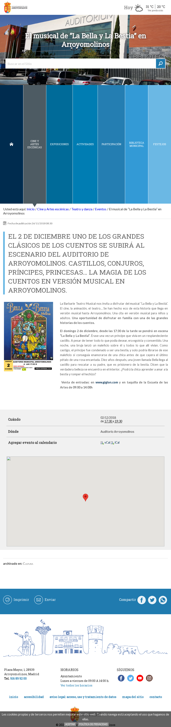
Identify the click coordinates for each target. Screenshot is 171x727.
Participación (111, 144)
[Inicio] (15, 7)
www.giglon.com (107, 382)
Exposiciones (59, 144)
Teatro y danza (81, 209)
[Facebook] (141, 599)
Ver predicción (155, 10)
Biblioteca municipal (136, 144)
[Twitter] (152, 599)
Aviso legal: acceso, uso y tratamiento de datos (83, 697)
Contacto (156, 697)
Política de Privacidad (93, 724)
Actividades (85, 144)
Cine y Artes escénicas (34, 144)
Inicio (11, 144)
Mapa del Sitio (133, 697)
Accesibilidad (34, 697)
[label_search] (161, 63)
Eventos (100, 209)
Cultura (28, 563)
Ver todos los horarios (76, 685)
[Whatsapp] (163, 599)
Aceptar (70, 724)
